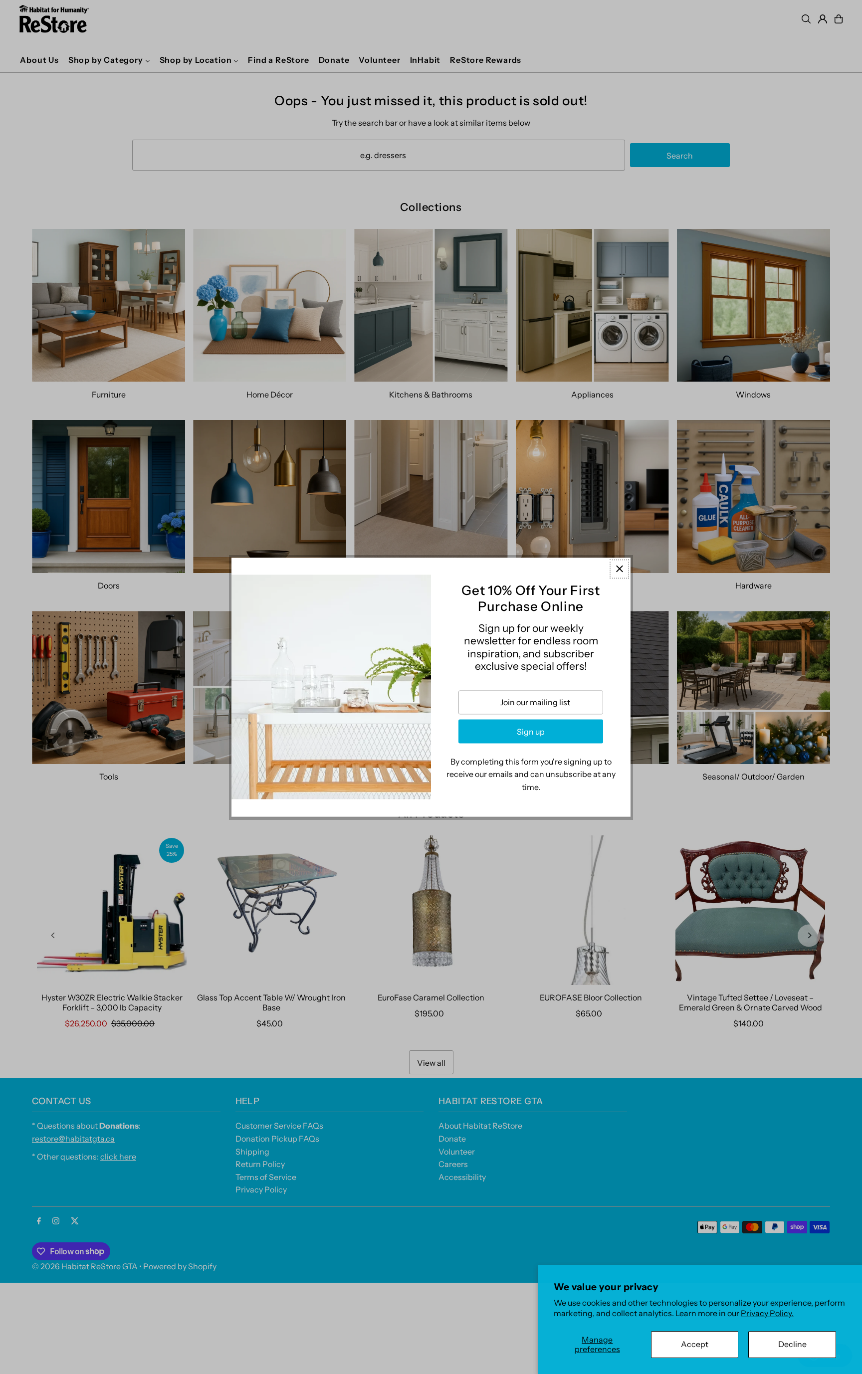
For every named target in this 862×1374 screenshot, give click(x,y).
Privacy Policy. (767, 1313)
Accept (694, 1344)
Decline (792, 1344)
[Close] (619, 569)
